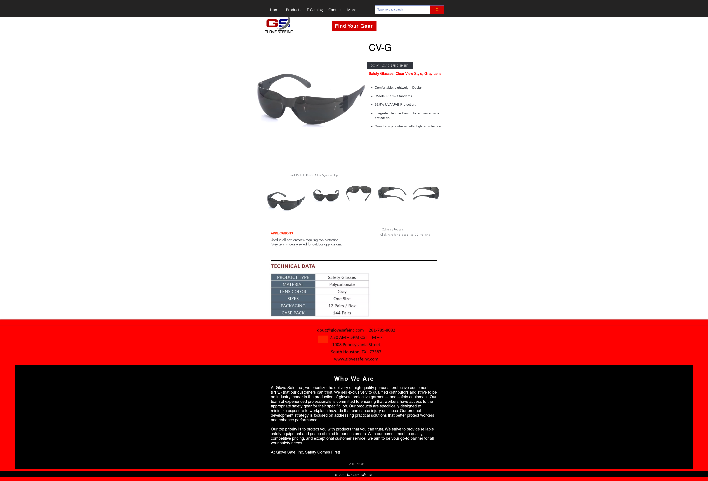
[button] (405, 234)
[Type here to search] (437, 10)
